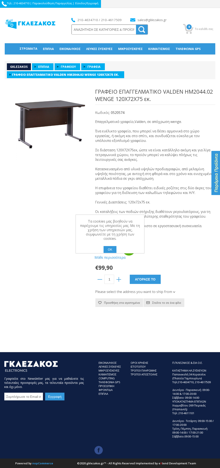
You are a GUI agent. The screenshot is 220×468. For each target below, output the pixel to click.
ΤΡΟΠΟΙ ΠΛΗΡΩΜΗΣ (144, 370)
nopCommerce (42, 463)
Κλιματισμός (159, 49)
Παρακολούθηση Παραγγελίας (52, 3)
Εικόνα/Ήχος (70, 49)
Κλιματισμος (107, 374)
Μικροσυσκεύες (130, 49)
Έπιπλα (48, 49)
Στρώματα (28, 48)
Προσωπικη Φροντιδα (106, 388)
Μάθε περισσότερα (110, 257)
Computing (107, 378)
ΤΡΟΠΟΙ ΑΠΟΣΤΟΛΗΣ (144, 374)
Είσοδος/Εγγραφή (86, 3)
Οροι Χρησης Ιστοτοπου (139, 365)
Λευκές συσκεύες (99, 49)
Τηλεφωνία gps (188, 49)
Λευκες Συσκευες (110, 367)
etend (163, 463)
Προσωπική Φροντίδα (110, 60)
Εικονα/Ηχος (108, 363)
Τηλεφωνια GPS (109, 382)
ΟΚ (110, 249)
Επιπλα (103, 394)
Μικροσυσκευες (109, 370)
